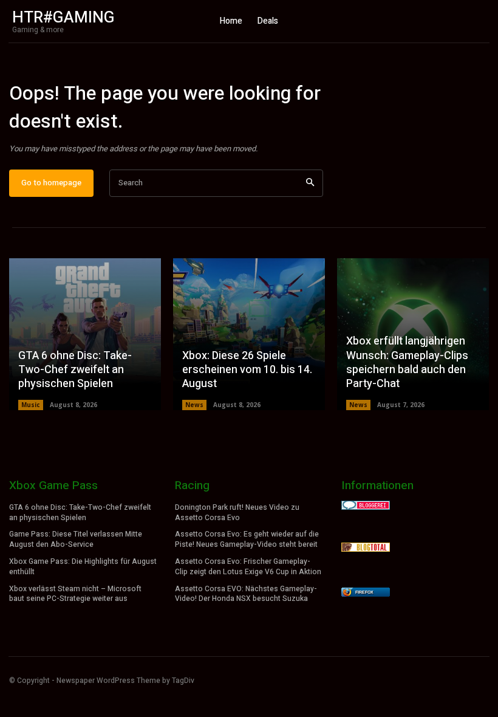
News (194, 404)
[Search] (310, 183)
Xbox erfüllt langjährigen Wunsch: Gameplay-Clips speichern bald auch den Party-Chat (407, 362)
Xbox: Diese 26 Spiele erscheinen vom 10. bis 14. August (247, 370)
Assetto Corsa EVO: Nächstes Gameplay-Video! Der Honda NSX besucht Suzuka (246, 594)
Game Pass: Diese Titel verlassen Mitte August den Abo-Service (75, 539)
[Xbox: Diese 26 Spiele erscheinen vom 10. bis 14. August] (249, 334)
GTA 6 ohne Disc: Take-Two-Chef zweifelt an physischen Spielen (75, 370)
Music (30, 404)
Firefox (364, 592)
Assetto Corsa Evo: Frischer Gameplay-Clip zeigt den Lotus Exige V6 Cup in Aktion (248, 566)
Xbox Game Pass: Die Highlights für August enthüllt (83, 566)
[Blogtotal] (365, 548)
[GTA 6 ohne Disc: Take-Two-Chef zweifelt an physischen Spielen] (85, 334)
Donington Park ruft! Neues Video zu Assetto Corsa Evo (237, 512)
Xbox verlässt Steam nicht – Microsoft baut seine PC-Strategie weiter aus (75, 594)
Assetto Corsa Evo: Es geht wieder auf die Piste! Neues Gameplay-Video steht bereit (247, 539)
